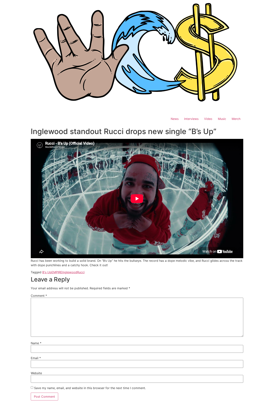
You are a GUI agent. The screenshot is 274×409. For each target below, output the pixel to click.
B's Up (46, 272)
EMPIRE (56, 272)
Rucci (81, 272)
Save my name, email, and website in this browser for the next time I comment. (90, 387)
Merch (236, 119)
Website (36, 373)
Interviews (191, 119)
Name (36, 343)
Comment (39, 295)
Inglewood (69, 272)
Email (36, 358)
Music (222, 119)
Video (208, 119)
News (175, 119)
